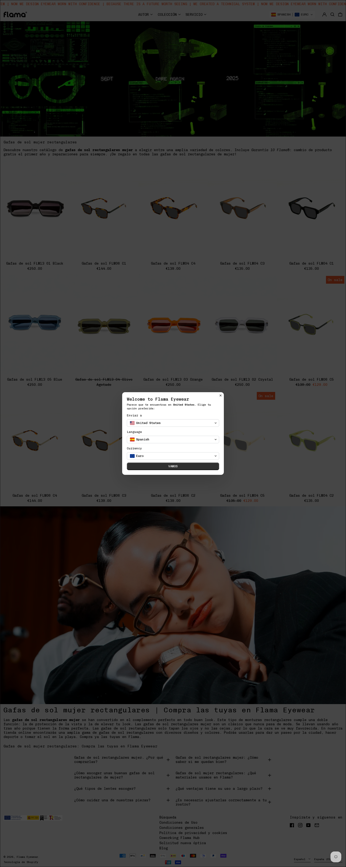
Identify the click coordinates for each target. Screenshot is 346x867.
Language (134, 432)
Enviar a (134, 415)
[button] (173, 423)
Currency (134, 448)
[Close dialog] (220, 395)
